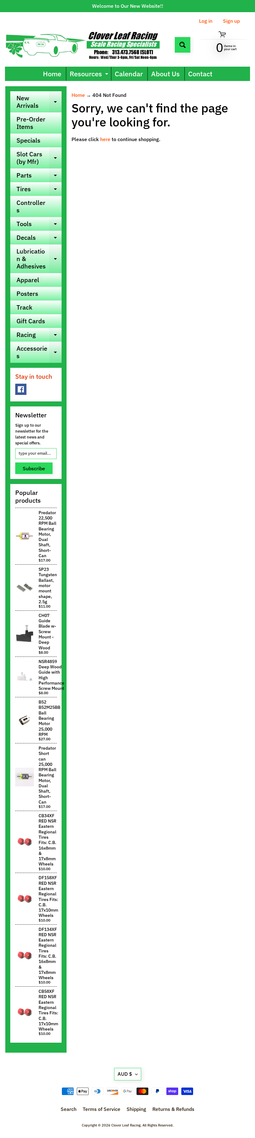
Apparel (27, 280)
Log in (205, 20)
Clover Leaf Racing (126, 1125)
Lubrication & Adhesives (39, 258)
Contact (200, 73)
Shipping (136, 1109)
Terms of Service (101, 1109)
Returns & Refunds (173, 1109)
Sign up (231, 20)
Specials (28, 140)
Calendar (129, 73)
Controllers (30, 206)
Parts (39, 176)
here (105, 139)
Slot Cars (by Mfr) (39, 158)
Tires (39, 190)
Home (52, 73)
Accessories (39, 352)
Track (24, 307)
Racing (39, 336)
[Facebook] (20, 389)
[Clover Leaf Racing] (87, 45)
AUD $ (125, 1074)
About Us (165, 73)
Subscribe (34, 468)
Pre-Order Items (30, 123)
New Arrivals (39, 102)
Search (68, 1109)
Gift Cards (30, 321)
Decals (39, 238)
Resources (90, 75)
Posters (27, 293)
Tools (39, 225)
